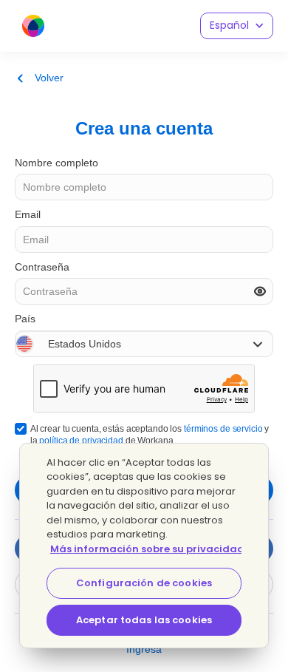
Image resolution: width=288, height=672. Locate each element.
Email (28, 214)
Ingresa (144, 649)
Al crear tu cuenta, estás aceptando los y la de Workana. (150, 435)
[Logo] (33, 26)
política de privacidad (81, 440)
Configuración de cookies (144, 583)
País (25, 319)
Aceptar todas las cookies (144, 620)
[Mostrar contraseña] (260, 291)
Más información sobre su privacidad (147, 549)
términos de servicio (223, 429)
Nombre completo (56, 163)
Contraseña (42, 267)
